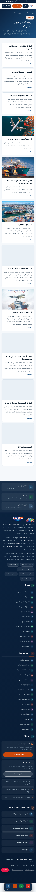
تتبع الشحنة (18, 774)
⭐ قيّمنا (5, 870)
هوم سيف (31, 13)
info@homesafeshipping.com (24, 1)
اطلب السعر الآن (18, 755)
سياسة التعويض (15, 865)
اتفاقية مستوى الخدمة (28, 865)
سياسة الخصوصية (17, 870)
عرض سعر (16, 6)
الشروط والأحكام (29, 870)
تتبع (25, 6)
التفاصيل (29, 64)
